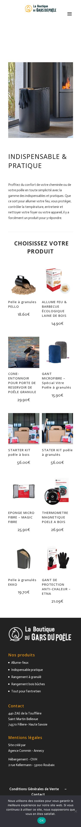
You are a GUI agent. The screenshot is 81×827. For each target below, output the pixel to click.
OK (42, 820)
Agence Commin (19, 751)
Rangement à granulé (26, 677)
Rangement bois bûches (28, 684)
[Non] (75, 811)
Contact (38, 794)
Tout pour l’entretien (26, 691)
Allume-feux (20, 663)
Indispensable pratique (27, 670)
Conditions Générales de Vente (34, 789)
